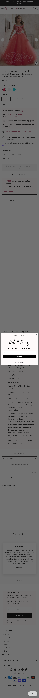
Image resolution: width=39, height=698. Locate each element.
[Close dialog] (36, 334)
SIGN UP (19, 356)
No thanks (19, 360)
